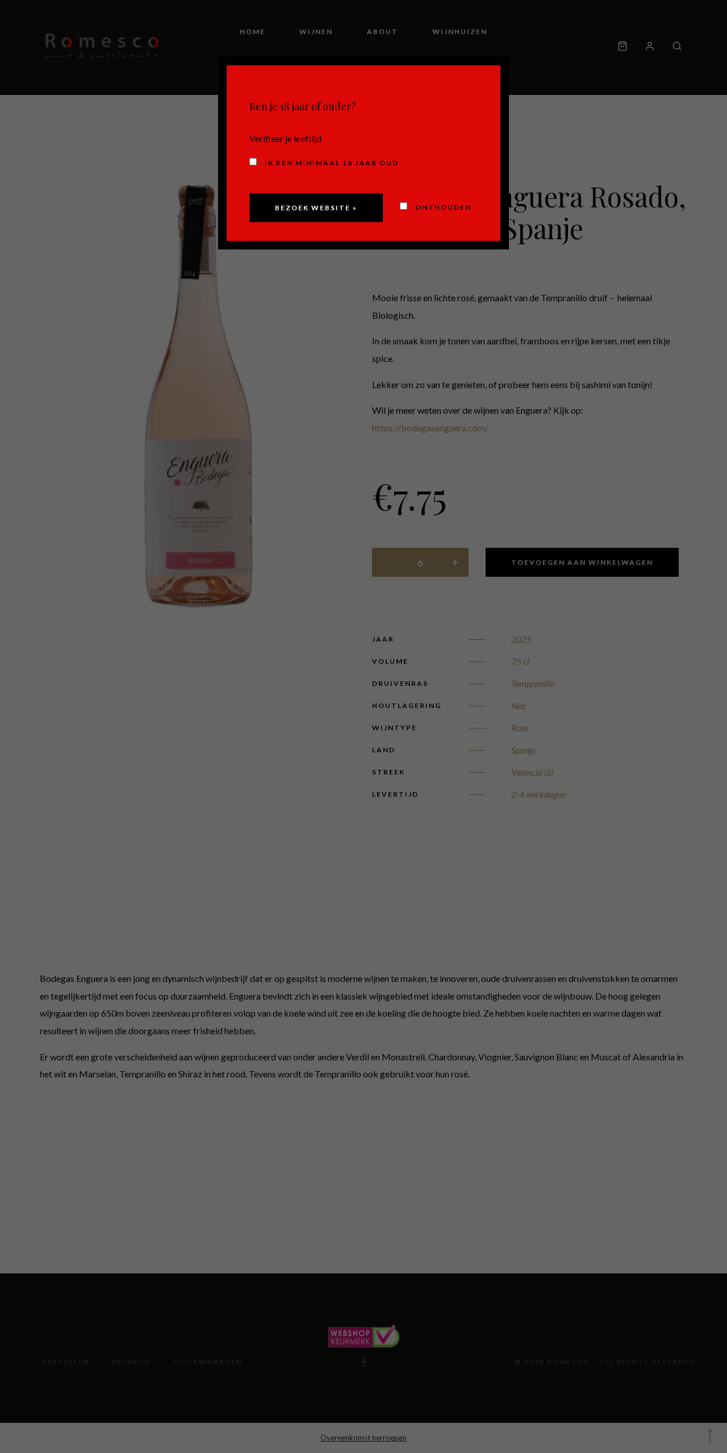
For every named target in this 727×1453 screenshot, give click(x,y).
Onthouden (442, 207)
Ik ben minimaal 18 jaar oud (330, 163)
